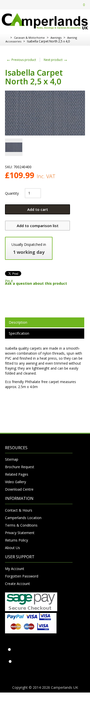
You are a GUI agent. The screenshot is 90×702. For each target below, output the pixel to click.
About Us (12, 547)
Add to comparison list (37, 225)
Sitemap (11, 459)
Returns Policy (16, 540)
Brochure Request (19, 466)
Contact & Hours (18, 510)
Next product (56, 60)
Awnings (56, 37)
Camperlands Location (23, 517)
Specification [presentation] (19, 333)
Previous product (21, 60)
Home (7, 37)
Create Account (17, 583)
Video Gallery (15, 481)
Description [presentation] (18, 322)
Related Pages (16, 474)
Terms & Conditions (21, 525)
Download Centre (19, 489)
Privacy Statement (19, 532)
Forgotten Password (21, 576)
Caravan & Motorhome (29, 37)
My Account (14, 568)
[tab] (44, 322)
